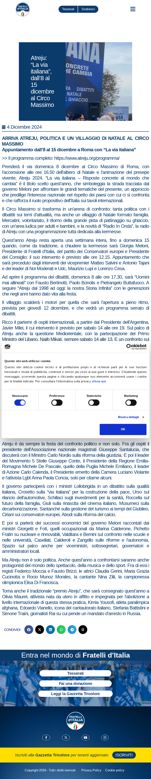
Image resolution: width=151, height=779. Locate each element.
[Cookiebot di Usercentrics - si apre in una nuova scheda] (129, 347)
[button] (28, 629)
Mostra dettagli (128, 417)
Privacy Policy (91, 770)
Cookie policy (114, 770)
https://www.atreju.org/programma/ (87, 158)
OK (123, 429)
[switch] (57, 402)
